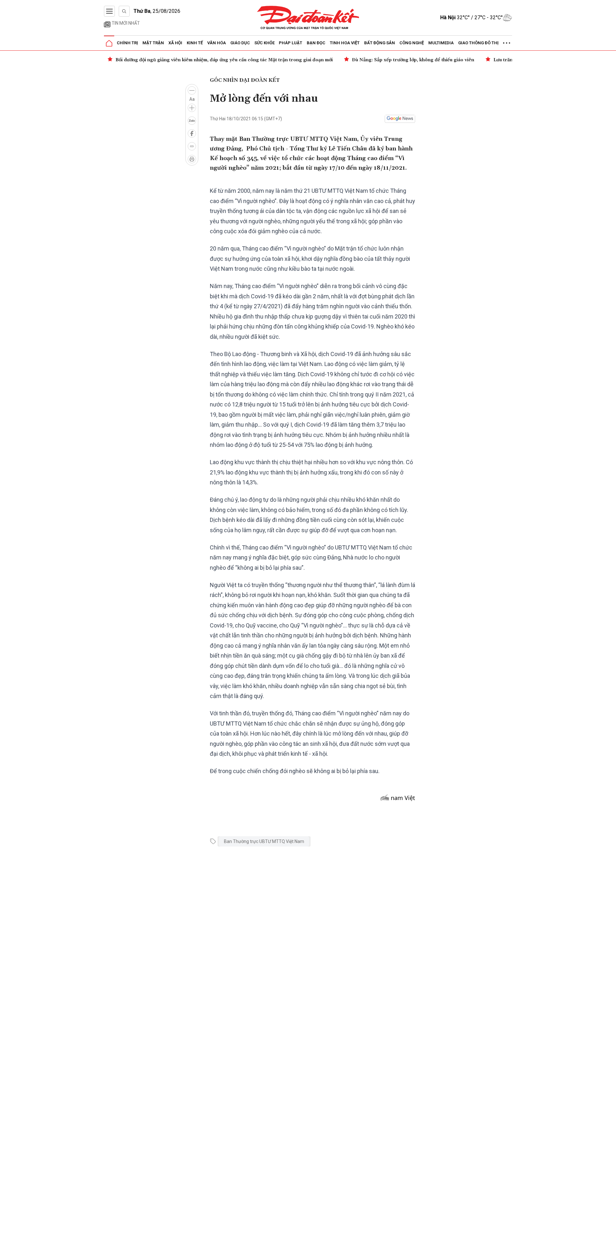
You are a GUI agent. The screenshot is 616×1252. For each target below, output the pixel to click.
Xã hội (175, 42)
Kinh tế (195, 42)
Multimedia (441, 42)
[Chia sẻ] (610, 1243)
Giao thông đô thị (478, 42)
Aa (192, 99)
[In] (191, 159)
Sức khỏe (264, 42)
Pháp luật (290, 42)
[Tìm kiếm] (124, 11)
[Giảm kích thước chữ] (192, 90)
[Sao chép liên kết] (192, 146)
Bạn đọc (316, 42)
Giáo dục (240, 42)
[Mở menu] (109, 11)
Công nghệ (411, 42)
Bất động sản (379, 42)
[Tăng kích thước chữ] (192, 108)
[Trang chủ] (109, 43)
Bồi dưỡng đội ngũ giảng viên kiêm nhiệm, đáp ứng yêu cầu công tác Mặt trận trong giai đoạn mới (224, 60)
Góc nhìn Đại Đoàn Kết (245, 80)
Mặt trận (153, 42)
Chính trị (127, 42)
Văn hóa (216, 42)
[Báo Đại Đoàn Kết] (308, 17)
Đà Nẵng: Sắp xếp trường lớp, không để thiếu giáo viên (413, 60)
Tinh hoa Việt (345, 42)
